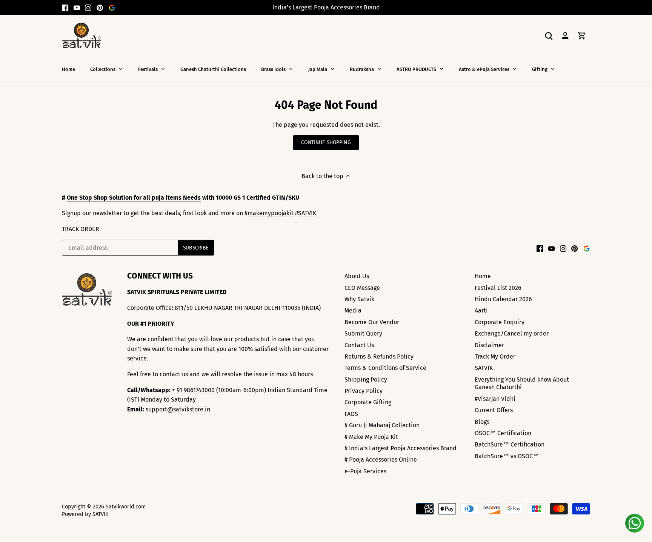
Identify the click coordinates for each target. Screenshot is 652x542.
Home (483, 276)
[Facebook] (65, 7)
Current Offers (494, 410)
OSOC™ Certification (503, 433)
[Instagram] (88, 7)
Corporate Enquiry (499, 322)
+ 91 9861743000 (193, 390)
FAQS (351, 413)
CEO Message (362, 287)
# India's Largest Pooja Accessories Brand (400, 448)
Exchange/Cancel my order (512, 333)
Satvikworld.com (126, 507)
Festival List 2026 (498, 287)
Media (352, 310)
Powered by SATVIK (85, 514)
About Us (356, 276)
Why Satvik (359, 299)
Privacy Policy (363, 390)
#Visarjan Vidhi (495, 398)
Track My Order (495, 356)
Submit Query (363, 333)
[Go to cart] (581, 35)
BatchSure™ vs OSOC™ (507, 456)
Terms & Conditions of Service (385, 367)
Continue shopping (326, 142)
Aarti (481, 310)
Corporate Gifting (367, 402)
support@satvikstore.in (178, 409)
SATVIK (307, 213)
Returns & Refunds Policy (379, 356)
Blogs (482, 421)
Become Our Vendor (371, 322)
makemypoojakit (271, 213)
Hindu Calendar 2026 (503, 299)
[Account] (565, 35)
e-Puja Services (365, 471)
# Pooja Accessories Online (380, 459)
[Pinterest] (100, 7)
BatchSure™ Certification (509, 444)
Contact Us (359, 345)
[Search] (548, 35)
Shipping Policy (365, 379)
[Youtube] (77, 7)
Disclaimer (489, 345)
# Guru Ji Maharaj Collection (382, 425)
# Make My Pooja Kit (371, 436)
